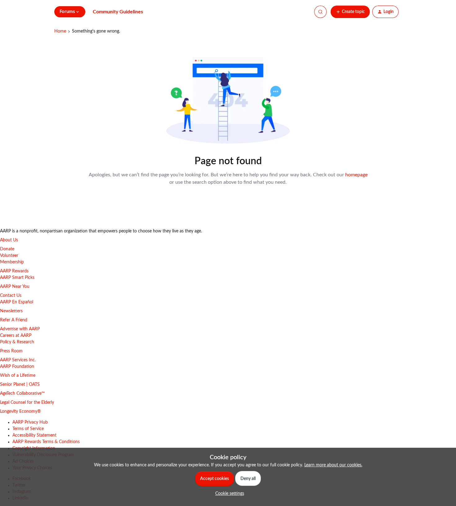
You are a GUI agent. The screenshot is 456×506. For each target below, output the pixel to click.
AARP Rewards (14, 271)
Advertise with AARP (20, 329)
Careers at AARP (15, 335)
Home (60, 31)
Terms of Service (28, 429)
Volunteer (9, 255)
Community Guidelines (118, 11)
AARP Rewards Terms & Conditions (46, 442)
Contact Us (10, 295)
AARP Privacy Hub (30, 422)
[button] (350, 12)
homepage (356, 174)
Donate (7, 249)
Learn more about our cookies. (333, 465)
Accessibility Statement (34, 435)
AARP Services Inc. (18, 360)
